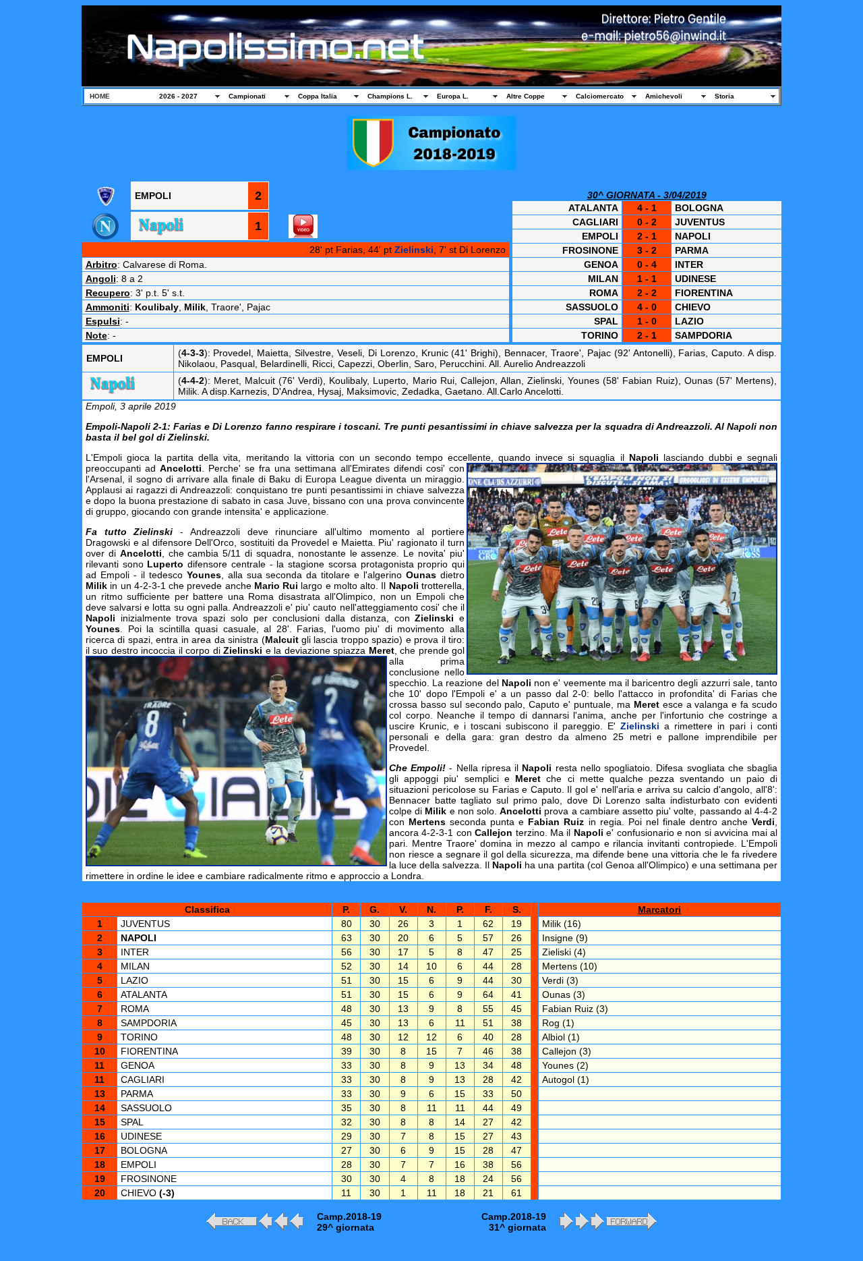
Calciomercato (600, 96)
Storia (724, 96)
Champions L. (390, 96)
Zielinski (414, 249)
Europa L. (453, 96)
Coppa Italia (317, 96)
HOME (100, 96)
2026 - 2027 (178, 96)
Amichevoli (663, 96)
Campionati (247, 96)
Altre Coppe (525, 96)
